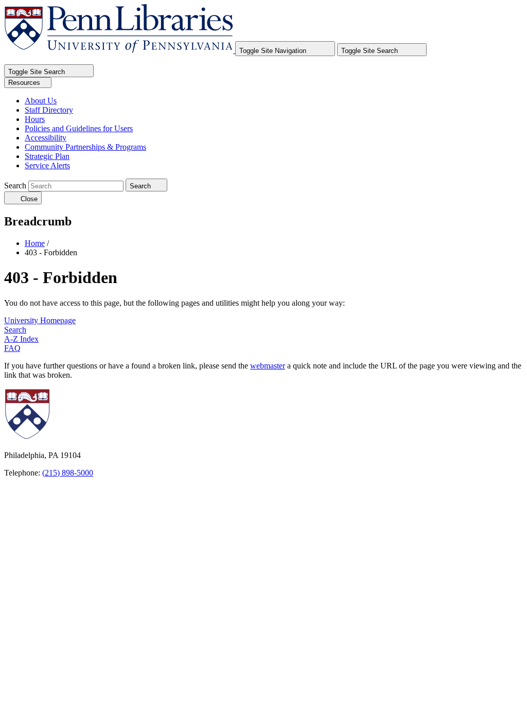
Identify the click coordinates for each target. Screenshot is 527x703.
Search (15, 185)
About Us (41, 100)
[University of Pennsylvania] (85, 437)
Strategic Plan (47, 156)
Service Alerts (47, 165)
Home (35, 243)
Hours (35, 119)
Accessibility (45, 137)
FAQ (12, 348)
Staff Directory (49, 110)
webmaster (267, 365)
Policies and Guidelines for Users (79, 128)
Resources (25, 82)
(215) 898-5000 (67, 472)
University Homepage (40, 320)
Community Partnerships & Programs (85, 147)
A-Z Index (21, 339)
